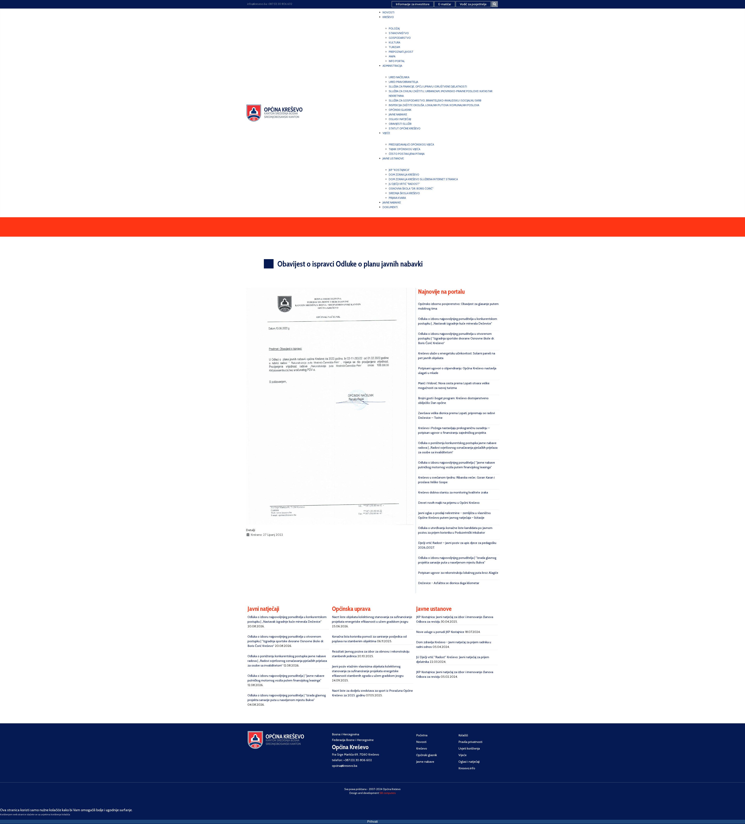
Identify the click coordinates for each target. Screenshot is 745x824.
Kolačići (463, 735)
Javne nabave (425, 761)
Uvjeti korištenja (469, 748)
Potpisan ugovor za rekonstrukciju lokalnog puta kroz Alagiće (458, 573)
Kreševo (421, 748)
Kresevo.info (466, 768)
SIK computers (387, 793)
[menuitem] (388, 12)
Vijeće (462, 755)
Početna (421, 735)
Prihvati (372, 821)
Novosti (421, 742)
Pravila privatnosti (470, 742)
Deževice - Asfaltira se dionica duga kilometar (448, 583)
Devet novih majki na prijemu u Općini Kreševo (449, 503)
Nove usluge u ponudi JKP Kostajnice (440, 632)
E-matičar (444, 4)
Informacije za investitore (413, 4)
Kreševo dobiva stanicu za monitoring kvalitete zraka (453, 492)
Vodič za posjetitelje (473, 4)
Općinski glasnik (426, 755)
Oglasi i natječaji (469, 761)
